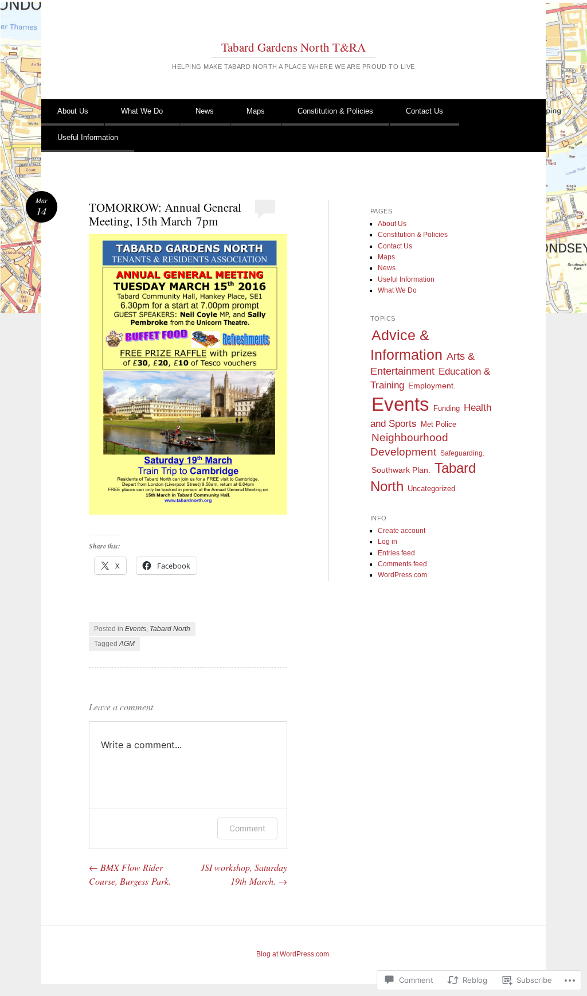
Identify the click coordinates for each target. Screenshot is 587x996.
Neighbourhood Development (409, 444)
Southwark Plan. (401, 470)
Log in (387, 542)
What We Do (142, 111)
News (204, 111)
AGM (127, 644)
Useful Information (87, 137)
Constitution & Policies (335, 111)
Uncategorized (431, 488)
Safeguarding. (462, 453)
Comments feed (402, 564)
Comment (247, 828)
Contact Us (424, 111)
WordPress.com (402, 575)
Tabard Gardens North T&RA (293, 47)
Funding (446, 408)
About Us (72, 111)
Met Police (438, 424)
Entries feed (396, 553)
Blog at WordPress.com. (293, 954)
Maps (255, 111)
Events (135, 629)
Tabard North (170, 629)
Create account (401, 531)
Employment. (432, 386)
